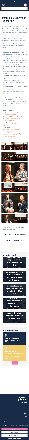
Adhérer (26, 413)
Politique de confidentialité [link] (14, 438)
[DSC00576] (21, 146)
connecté (10, 246)
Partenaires (4, 421)
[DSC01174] (7, 218)
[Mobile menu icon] (25, 5)
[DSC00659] (21, 156)
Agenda (26, 416)
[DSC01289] (21, 203)
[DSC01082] (21, 187)
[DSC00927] (7, 187)
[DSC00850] (7, 203)
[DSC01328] (21, 218)
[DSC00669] (21, 172)
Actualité (25, 410)
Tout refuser (14, 432)
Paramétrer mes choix (14, 435)
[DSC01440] (7, 156)
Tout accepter (14, 429)
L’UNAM (26, 406)
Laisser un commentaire (20, 234)
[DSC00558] (7, 146)
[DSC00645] (7, 172)
